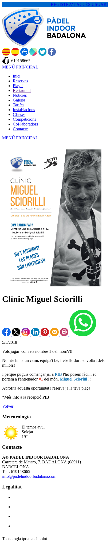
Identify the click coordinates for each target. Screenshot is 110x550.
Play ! (18, 85)
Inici (16, 76)
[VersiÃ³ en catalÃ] (6, 54)
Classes (19, 114)
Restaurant (22, 90)
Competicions (24, 119)
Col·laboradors (25, 124)
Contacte (20, 129)
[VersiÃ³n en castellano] (15, 54)
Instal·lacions (24, 109)
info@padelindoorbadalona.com (29, 476)
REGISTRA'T (63, 4)
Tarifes (18, 105)
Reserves (20, 81)
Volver (7, 406)
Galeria (19, 100)
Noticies (20, 95)
